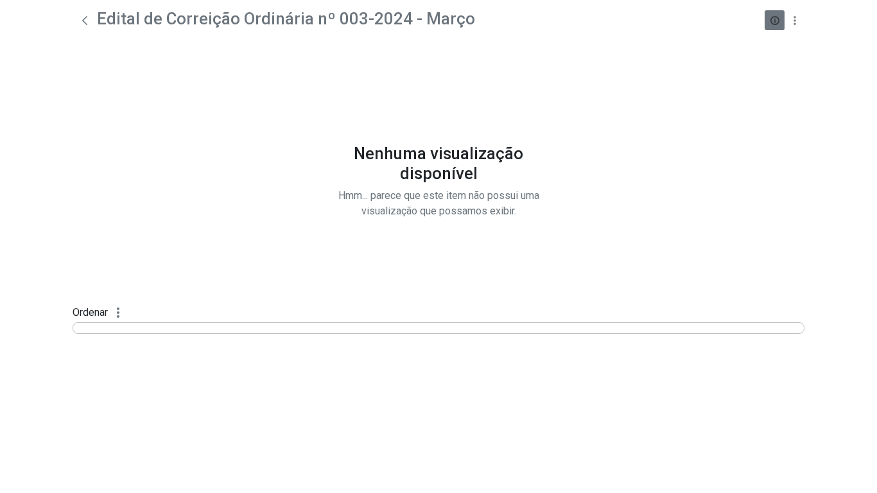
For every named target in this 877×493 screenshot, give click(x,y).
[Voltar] (85, 20)
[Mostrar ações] (794, 20)
